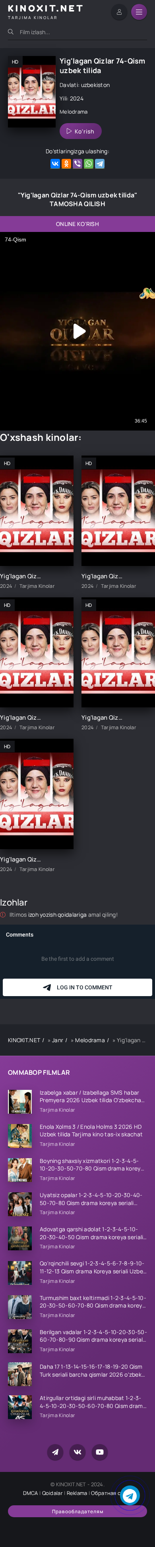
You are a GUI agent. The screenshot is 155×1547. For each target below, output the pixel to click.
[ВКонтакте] (55, 164)
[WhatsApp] (88, 164)
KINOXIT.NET (24, 1040)
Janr (57, 1040)
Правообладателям (77, 1511)
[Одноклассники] (66, 164)
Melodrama (74, 111)
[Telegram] (100, 164)
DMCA (30, 1493)
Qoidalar (52, 1493)
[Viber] (77, 164)
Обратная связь (111, 1493)
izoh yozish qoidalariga (58, 914)
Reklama (77, 1493)
